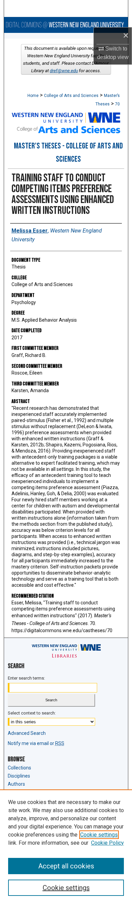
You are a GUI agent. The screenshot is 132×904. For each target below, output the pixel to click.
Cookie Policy (107, 843)
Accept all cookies (66, 866)
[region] (66, 846)
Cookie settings (99, 834)
